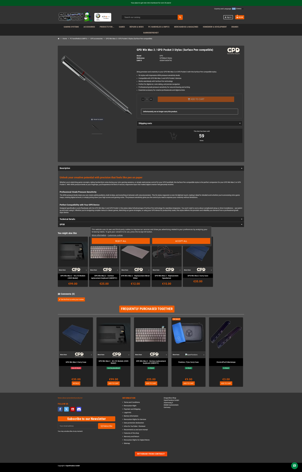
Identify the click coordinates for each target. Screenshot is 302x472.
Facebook (60, 409)
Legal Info (127, 413)
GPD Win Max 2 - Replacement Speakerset (166, 277)
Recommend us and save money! (136, 430)
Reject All (120, 240)
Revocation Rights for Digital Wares (137, 440)
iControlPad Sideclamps (226, 362)
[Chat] (294, 465)
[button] (237, 8)
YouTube (72, 409)
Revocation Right (130, 406)
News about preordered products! (70, 398)
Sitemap (127, 443)
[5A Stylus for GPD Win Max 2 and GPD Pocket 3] (97, 128)
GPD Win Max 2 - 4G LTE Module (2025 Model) (72, 277)
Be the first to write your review (71, 299)
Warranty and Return (131, 437)
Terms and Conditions (132, 402)
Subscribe (107, 426)
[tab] (189, 123)
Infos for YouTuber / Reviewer (134, 426)
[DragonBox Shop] (75, 17)
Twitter (66, 409)
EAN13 (139, 60)
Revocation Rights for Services (135, 419)
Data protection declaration (134, 423)
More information (99, 235)
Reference (141, 58)
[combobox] (152, 17)
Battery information (131, 416)
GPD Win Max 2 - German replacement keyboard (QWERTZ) (104, 277)
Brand (139, 56)
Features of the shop (131, 433)
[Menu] (109, 14)
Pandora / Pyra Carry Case (188, 362)
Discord (79, 409)
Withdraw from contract (151, 454)
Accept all (181, 240)
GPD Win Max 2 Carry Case (198, 276)
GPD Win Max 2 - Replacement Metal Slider (135, 277)
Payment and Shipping (132, 409)
